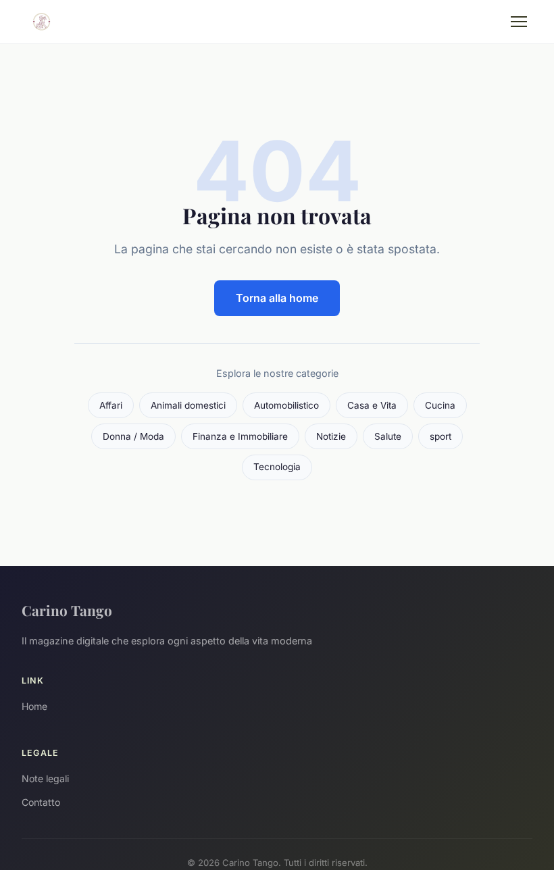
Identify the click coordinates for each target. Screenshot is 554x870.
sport (440, 436)
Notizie (331, 436)
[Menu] (518, 21)
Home (34, 706)
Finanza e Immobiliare (240, 436)
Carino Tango (67, 609)
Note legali (45, 778)
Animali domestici (188, 405)
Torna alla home (277, 298)
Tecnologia (277, 466)
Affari (110, 405)
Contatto (41, 802)
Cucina (440, 405)
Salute (387, 436)
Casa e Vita (372, 405)
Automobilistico (286, 405)
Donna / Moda (133, 436)
